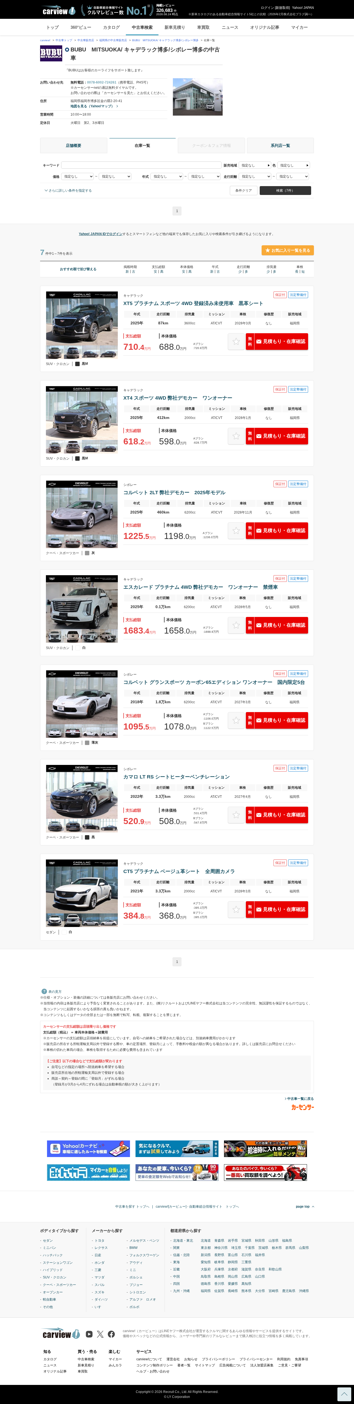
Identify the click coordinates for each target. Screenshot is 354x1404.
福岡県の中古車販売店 (113, 40)
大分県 (260, 1291)
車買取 (203, 27)
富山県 (233, 1255)
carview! (45, 40)
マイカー (299, 27)
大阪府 (206, 1269)
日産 (98, 1255)
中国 (176, 1276)
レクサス (101, 1248)
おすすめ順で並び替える (78, 269)
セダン (48, 1240)
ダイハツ (101, 1299)
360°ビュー (81, 27)
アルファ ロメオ (142, 1299)
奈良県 (260, 1269)
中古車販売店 (85, 40)
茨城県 (263, 1248)
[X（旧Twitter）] (100, 1334)
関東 (176, 1248)
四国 (176, 1284)
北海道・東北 (183, 1240)
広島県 (246, 1276)
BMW (133, 1248)
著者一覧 (184, 1365)
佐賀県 (219, 1291)
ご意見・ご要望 (289, 1365)
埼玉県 (236, 1248)
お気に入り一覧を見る (291, 250)
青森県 (219, 1240)
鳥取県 (206, 1276)
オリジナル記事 (264, 27)
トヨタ (100, 1240)
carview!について (149, 1359)
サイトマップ (205, 1365)
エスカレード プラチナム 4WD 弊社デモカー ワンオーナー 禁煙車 (200, 587)
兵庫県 (219, 1269)
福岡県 (206, 1291)
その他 (48, 1307)
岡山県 (233, 1276)
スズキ (100, 1292)
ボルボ (134, 1307)
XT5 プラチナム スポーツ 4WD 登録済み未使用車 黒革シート (193, 303)
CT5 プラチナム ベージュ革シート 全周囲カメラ (179, 871)
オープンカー (53, 1292)
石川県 (246, 1255)
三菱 (98, 1270)
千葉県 (250, 1248)
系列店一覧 (280, 145)
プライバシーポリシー (218, 1359)
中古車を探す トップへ (132, 1206)
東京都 (206, 1248)
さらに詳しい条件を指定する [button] (70, 190)
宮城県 (246, 1240)
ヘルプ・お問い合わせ (153, 1371)
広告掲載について (232, 1365)
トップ (52, 27)
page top (302, 1206)
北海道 (206, 1240)
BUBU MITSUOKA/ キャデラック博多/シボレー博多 (165, 40)
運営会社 (173, 1359)
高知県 (246, 1284)
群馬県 (290, 1248)
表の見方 (55, 992)
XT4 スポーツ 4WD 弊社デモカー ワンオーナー (177, 398)
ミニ (132, 1270)
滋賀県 (246, 1269)
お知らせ (190, 1359)
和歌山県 (275, 1269)
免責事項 (301, 1359)
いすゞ (100, 1307)
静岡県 (233, 1262)
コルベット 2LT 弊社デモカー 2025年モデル (174, 492)
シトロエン (137, 1292)
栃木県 (277, 1248)
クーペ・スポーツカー (59, 1285)
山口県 (260, 1276)
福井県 (260, 1255)
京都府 (233, 1269)
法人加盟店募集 (262, 1365)
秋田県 (260, 1240)
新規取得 (282, 8)
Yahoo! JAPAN (303, 8)
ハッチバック (53, 1255)
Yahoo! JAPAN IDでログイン (101, 234)
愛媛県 (233, 1284)
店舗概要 (73, 145)
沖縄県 (304, 1291)
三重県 (246, 1262)
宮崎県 (273, 1291)
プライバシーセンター (256, 1359)
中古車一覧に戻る (300, 1099)
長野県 (219, 1255)
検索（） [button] (285, 190)
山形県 (273, 1240)
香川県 (219, 1284)
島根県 (219, 1276)
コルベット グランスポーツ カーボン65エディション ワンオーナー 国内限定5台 (214, 682)
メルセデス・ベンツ (144, 1240)
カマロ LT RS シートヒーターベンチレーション (176, 777)
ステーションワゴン (58, 1263)
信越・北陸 (181, 1255)
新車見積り (175, 27)
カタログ (111, 27)
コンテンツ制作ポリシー (154, 1365)
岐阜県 (219, 1262)
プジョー (136, 1285)
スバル (100, 1285)
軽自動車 (49, 1299)
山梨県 (304, 1248)
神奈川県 (221, 1248)
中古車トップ (64, 40)
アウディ (136, 1263)
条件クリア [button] (243, 190)
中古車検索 (142, 27)
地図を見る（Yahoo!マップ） (92, 106)
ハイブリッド (53, 1270)
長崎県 (233, 1291)
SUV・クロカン (54, 1277)
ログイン (267, 8)
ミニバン (49, 1248)
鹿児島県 (288, 1291)
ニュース (230, 27)
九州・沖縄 (181, 1291)
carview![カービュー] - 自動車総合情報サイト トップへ (197, 1206)
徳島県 (206, 1284)
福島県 (287, 1240)
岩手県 (233, 1240)
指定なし (248, 165)
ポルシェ (136, 1277)
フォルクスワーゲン (144, 1255)
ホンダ (100, 1263)
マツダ (100, 1277)
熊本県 (246, 1291)
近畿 (176, 1269)
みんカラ (115, 1365)
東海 (176, 1262)
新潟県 (206, 1255)
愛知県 (206, 1262)
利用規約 (283, 1359)
